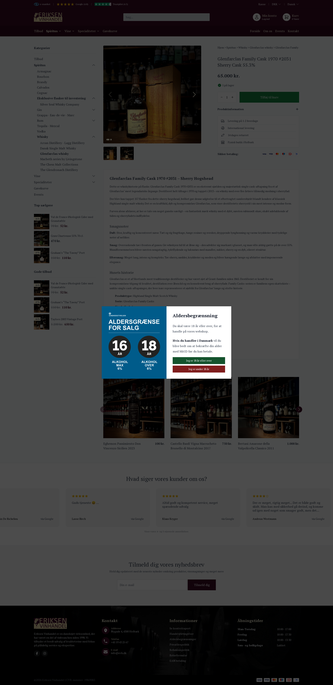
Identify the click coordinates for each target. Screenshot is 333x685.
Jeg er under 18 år (198, 369)
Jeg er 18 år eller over (199, 360)
